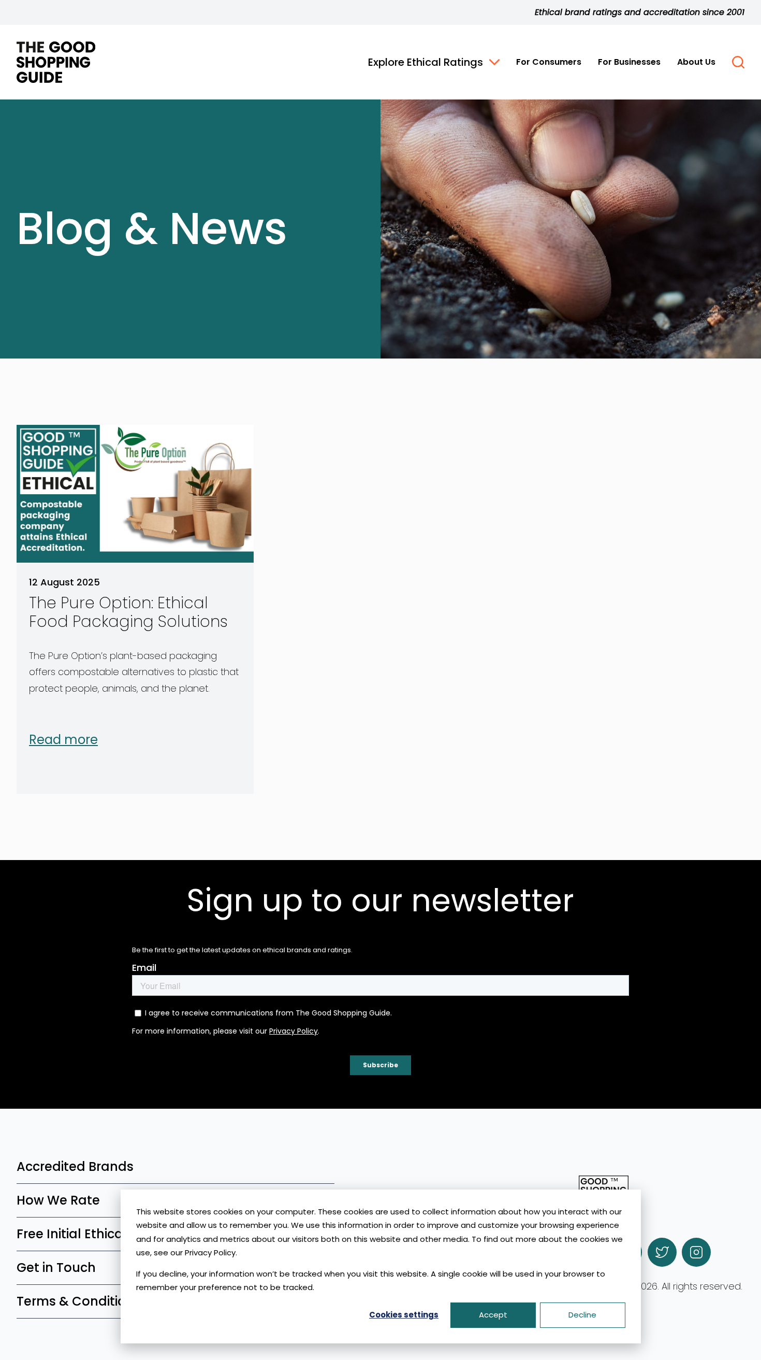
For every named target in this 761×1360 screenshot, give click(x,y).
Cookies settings (403, 1314)
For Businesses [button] (629, 62)
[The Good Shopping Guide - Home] (56, 62)
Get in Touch (56, 1267)
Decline (582, 1314)
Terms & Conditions (79, 1301)
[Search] (738, 62)
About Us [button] (696, 62)
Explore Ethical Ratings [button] (425, 62)
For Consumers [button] (548, 62)
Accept (493, 1314)
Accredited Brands (75, 1166)
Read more (63, 740)
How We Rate (58, 1200)
